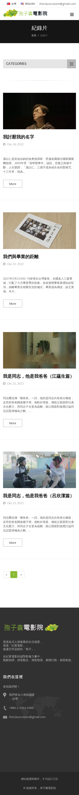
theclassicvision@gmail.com (27, 717)
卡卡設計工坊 (50, 779)
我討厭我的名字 (18, 137)
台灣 (13, 3)
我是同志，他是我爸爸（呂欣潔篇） (38, 495)
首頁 (33, 35)
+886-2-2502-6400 (21, 708)
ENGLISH (30, 3)
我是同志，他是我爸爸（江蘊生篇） (38, 376)
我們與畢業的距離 (21, 256)
